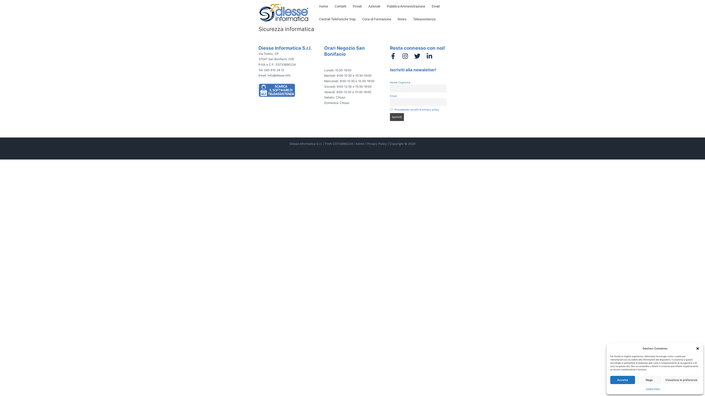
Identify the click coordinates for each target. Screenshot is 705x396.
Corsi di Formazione (376, 19)
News (402, 19)
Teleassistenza (424, 19)
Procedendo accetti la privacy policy (416, 109)
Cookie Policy (653, 388)
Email (436, 6)
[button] (697, 348)
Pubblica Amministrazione (406, 6)
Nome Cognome (400, 82)
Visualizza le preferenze (681, 380)
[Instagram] (405, 56)
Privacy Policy (377, 144)
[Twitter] (417, 56)
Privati (357, 6)
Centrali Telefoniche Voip (337, 19)
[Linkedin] (429, 56)
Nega (649, 380)
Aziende (374, 6)
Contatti (340, 6)
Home (323, 6)
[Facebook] (393, 56)
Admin (360, 144)
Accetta (622, 380)
